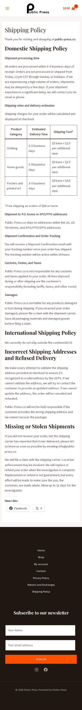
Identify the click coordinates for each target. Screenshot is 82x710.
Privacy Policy (41, 578)
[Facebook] (46, 670)
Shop (41, 557)
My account (41, 564)
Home (41, 550)
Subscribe (41, 659)
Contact (41, 571)
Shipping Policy (41, 591)
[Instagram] (36, 670)
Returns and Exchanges (41, 584)
